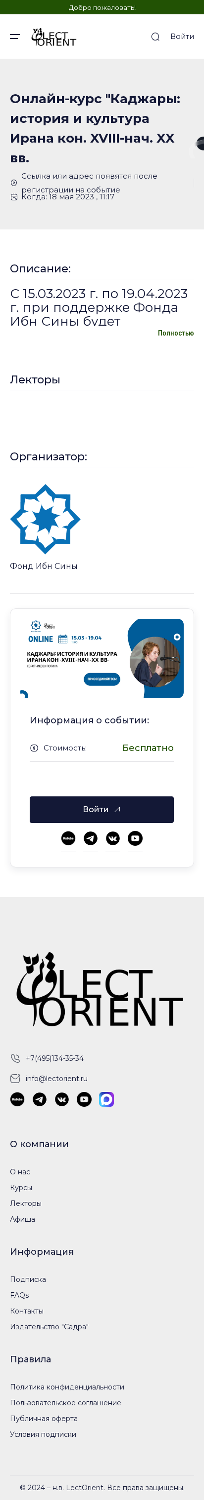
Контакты (27, 1311)
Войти (182, 36)
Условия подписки (43, 1434)
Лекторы (26, 1203)
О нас (20, 1171)
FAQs (19, 1295)
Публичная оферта (44, 1418)
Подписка (28, 1279)
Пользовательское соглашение (65, 1402)
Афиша (22, 1219)
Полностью (176, 333)
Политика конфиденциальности (67, 1387)
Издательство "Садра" (49, 1326)
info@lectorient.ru (57, 1078)
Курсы (21, 1187)
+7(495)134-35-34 (55, 1058)
